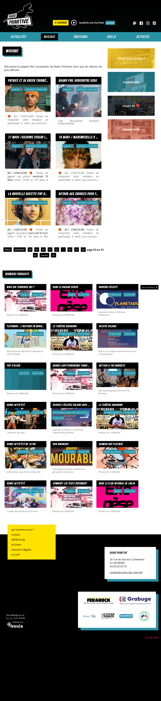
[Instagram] (148, 23)
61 (50, 249)
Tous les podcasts (148, 287)
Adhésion (16, 539)
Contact (15, 534)
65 (76, 249)
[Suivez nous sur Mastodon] (134, 23)
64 (70, 249)
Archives (16, 544)
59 (37, 249)
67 (35, 255)
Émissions (80, 37)
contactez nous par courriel (126, 572)
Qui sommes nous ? (22, 529)
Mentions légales (21, 549)
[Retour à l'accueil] (19, 28)
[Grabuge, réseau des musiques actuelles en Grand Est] (135, 603)
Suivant (44, 255)
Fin (53, 255)
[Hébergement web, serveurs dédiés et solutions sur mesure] (15, 628)
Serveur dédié (12, 618)
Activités (142, 37)
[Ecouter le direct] (74, 23)
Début (8, 249)
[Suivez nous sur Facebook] (141, 23)
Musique (49, 37)
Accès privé (151, 637)
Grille (111, 37)
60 (43, 249)
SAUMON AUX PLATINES (91, 22)
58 (30, 249)
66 (83, 249)
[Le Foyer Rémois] (107, 617)
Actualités (18, 37)
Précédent (20, 249)
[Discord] (154, 23)
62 (57, 249)
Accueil (15, 554)
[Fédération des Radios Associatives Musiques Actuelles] (98, 602)
